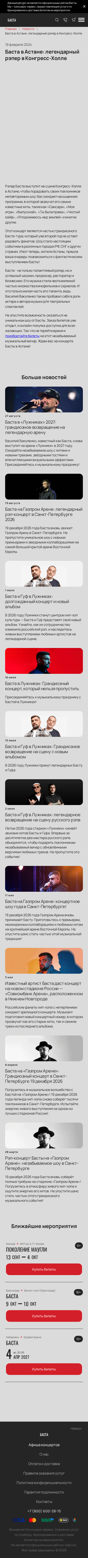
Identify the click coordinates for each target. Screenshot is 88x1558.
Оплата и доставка (44, 1463)
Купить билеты (44, 1269)
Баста (12, 20)
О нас (44, 1454)
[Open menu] (81, 20)
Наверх (76, 1428)
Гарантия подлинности (44, 1492)
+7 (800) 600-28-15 (44, 1511)
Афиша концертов (44, 1444)
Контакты (44, 1501)
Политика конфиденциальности (44, 1482)
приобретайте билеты (22, 335)
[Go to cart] (74, 20)
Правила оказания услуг (44, 1473)
